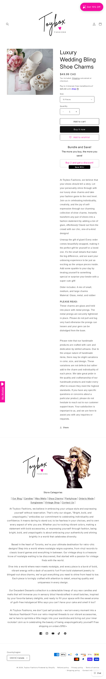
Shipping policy (73, 670)
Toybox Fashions (31, 668)
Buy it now (79, 129)
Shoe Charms (55, 498)
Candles (28, 498)
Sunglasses (37, 502)
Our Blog (17, 498)
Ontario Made (86, 498)
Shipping (76, 78)
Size (62, 94)
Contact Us (68, 502)
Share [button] (66, 427)
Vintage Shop (52, 502)
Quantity (63, 106)
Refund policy (63, 668)
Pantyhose (71, 498)
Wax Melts (40, 498)
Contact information (91, 670)
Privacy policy (77, 668)
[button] (7, 24)
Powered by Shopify (46, 668)
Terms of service (92, 668)
